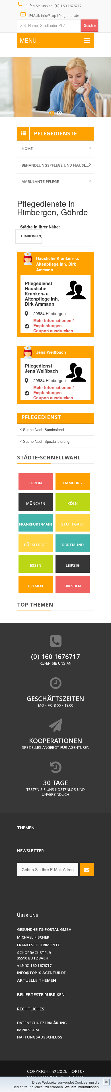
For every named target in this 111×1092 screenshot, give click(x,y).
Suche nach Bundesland (43, 429)
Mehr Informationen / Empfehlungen (53, 322)
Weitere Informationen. (82, 1086)
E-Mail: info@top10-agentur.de (53, 16)
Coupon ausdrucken (53, 330)
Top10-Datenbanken (55, 1074)
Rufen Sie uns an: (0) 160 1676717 (53, 6)
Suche (90, 26)
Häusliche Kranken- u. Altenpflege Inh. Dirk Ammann (57, 263)
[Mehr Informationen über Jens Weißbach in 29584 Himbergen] (76, 372)
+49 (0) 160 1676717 (34, 966)
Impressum (28, 1030)
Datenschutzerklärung (42, 1023)
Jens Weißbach (51, 352)
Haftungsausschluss (39, 1037)
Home (27, 149)
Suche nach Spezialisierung (46, 441)
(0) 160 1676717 (55, 657)
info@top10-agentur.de (41, 973)
